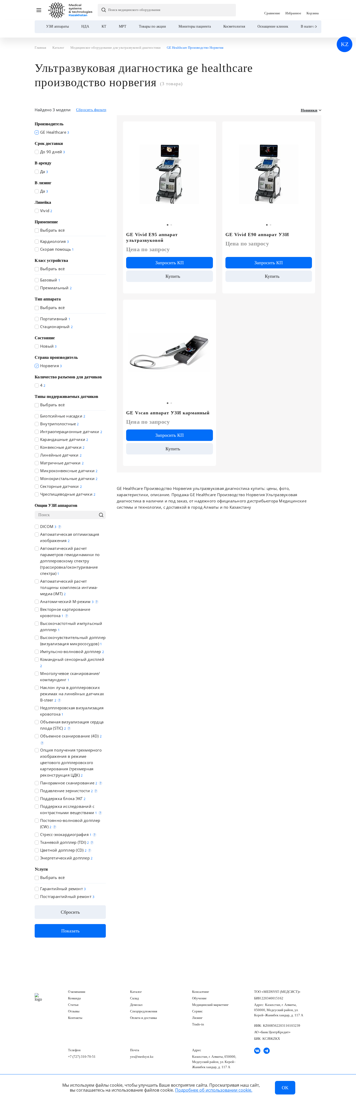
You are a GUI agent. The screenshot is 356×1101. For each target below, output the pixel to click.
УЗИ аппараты (57, 26)
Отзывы (73, 1011)
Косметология (234, 26)
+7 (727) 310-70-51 (82, 1057)
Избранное (293, 10)
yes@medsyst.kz (142, 1057)
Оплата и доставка (143, 1018)
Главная (38, 997)
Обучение (199, 998)
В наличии (309, 26)
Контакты (75, 1018)
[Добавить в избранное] (308, 128)
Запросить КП (169, 262)
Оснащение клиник (272, 26)
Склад (134, 998)
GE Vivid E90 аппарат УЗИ (257, 234)
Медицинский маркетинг (210, 1005)
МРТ (122, 26)
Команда (74, 998)
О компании (76, 992)
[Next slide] (316, 26)
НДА (85, 26)
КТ (104, 26)
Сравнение (272, 10)
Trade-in (198, 1024)
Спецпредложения (143, 1011)
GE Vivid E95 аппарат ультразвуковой (152, 237)
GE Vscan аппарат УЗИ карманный (168, 412)
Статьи (73, 1005)
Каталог (136, 992)
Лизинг (197, 1018)
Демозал (136, 1005)
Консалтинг (200, 992)
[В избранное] (209, 128)
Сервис (197, 1011)
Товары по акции (152, 26)
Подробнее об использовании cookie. (213, 1090)
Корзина (312, 10)
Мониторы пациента (195, 26)
